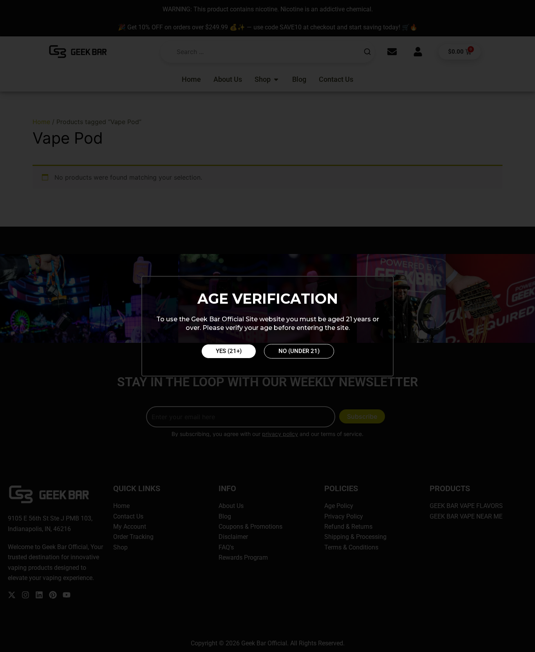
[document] (267, 326)
